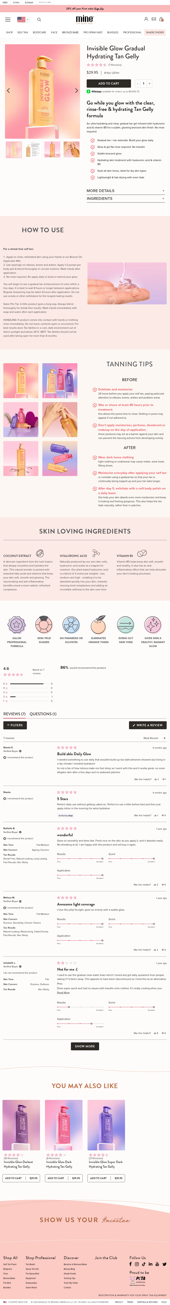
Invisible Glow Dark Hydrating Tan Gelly (59, 1164)
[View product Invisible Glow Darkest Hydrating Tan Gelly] (21, 1125)
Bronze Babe (70, 32)
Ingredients (99, 198)
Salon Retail (31, 1287)
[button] (23, 19)
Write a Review (151, 726)
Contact (67, 1287)
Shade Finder (155, 32)
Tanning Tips (69, 1278)
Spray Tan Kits (32, 1269)
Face (54, 32)
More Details (101, 191)
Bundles (112, 32)
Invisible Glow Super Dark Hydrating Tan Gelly (106, 1164)
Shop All (10, 1258)
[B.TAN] (16, 2)
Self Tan (22, 32)
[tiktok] (143, 1263)
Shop (9, 32)
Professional (132, 32)
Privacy (119, 1302)
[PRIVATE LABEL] (45, 2)
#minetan (116, 1221)
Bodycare (39, 32)
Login (146, 19)
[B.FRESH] (29, 2)
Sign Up (99, 8)
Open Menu (7, 19)
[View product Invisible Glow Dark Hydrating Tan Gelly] (64, 1125)
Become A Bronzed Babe (75, 1264)
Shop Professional (41, 1258)
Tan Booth (30, 1264)
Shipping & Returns (147, 1302)
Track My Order (71, 1282)
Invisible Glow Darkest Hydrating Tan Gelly (18, 1164)
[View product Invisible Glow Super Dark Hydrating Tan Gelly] (106, 1125)
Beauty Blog (69, 1269)
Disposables (31, 1282)
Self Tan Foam (10, 1264)
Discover (71, 1258)
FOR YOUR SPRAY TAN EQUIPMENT (133, 1295)
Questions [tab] (43, 714)
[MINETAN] (5, 2)
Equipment (31, 1278)
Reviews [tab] (14, 714)
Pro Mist (7, 1282)
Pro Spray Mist (93, 32)
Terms (130, 1302)
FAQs (164, 1302)
